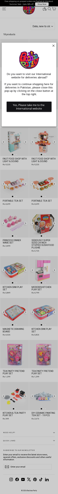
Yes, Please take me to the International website (29, 106)
